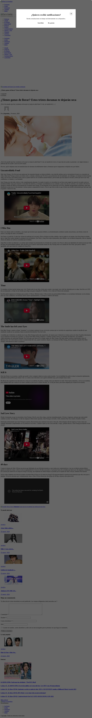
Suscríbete (41, 23)
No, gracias (51, 23)
